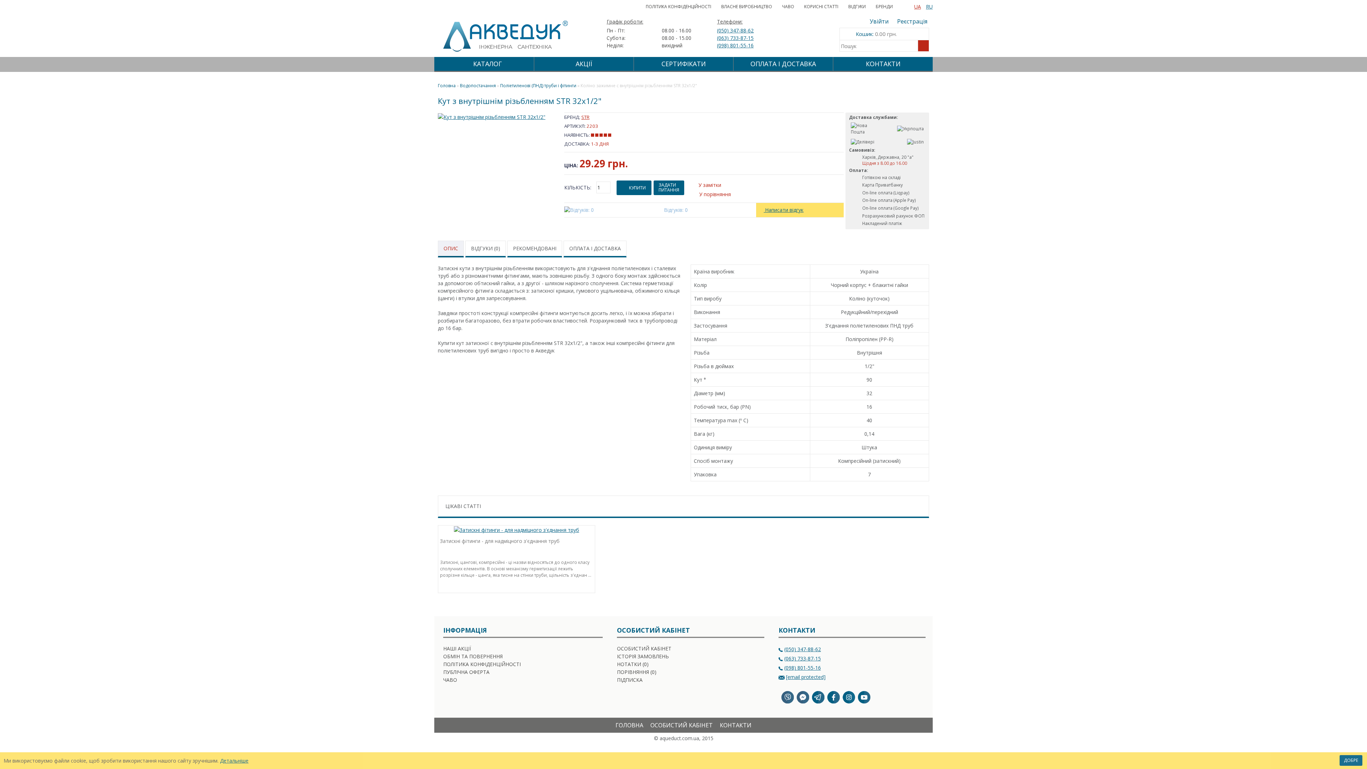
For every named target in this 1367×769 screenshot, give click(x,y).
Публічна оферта (466, 672)
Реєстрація (912, 21)
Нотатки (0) (633, 664)
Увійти (879, 21)
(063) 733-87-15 (735, 38)
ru (929, 6)
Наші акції (457, 648)
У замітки (709, 185)
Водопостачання (478, 86)
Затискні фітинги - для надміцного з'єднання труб (500, 541)
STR (585, 117)
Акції (584, 63)
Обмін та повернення (473, 656)
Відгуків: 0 (676, 209)
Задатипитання (669, 187)
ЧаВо (788, 7)
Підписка (630, 679)
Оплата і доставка (783, 63)
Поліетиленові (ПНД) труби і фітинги (538, 86)
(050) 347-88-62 (735, 30)
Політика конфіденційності (678, 7)
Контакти (883, 63)
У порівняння (715, 194)
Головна (629, 725)
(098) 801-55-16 (735, 45)
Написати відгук (783, 209)
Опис (451, 248)
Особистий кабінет (644, 648)
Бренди (884, 7)
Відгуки (857, 7)
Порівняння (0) (636, 672)
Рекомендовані (534, 248)
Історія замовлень (643, 656)
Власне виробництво (746, 7)
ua (917, 6)
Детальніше (234, 760)
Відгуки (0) (485, 248)
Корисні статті (821, 7)
